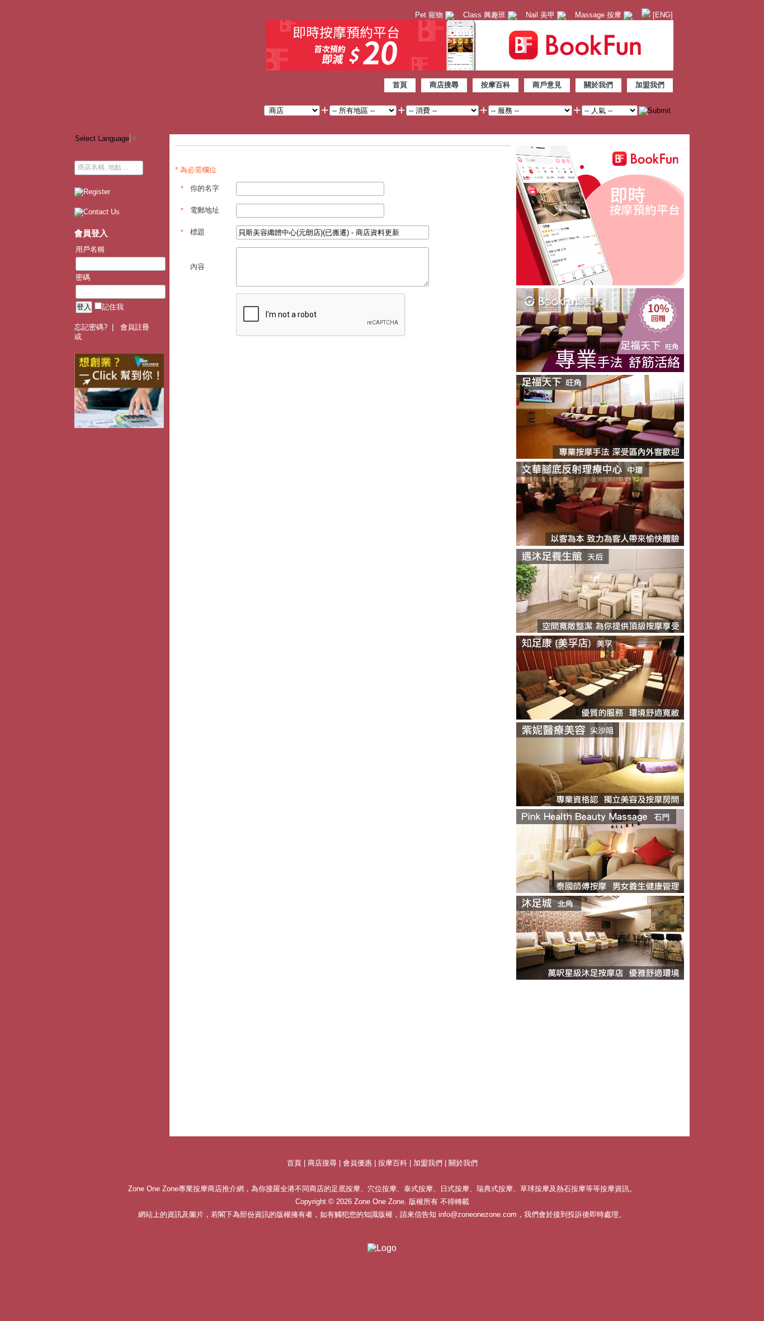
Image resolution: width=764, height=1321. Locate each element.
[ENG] (661, 15)
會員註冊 (134, 327)
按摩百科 (495, 85)
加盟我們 (649, 85)
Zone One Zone (166, 64)
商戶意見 (547, 85)
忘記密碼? (90, 327)
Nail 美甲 (541, 15)
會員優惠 (358, 1163)
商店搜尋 (444, 85)
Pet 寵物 (430, 15)
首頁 (400, 85)
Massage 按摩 (599, 15)
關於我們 (598, 85)
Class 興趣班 (485, 15)
